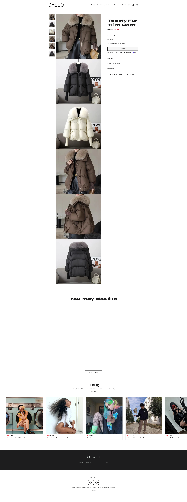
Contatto (112, 487)
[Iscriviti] (107, 462)
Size (115, 36)
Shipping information (113, 63)
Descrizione (111, 58)
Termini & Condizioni (103, 487)
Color (109, 36)
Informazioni (125, 5)
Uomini (106, 5)
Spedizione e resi (76, 487)
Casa (93, 5)
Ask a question (111, 68)
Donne (99, 5)
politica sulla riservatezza (89, 487)
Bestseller (115, 5)
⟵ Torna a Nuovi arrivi (93, 372)
